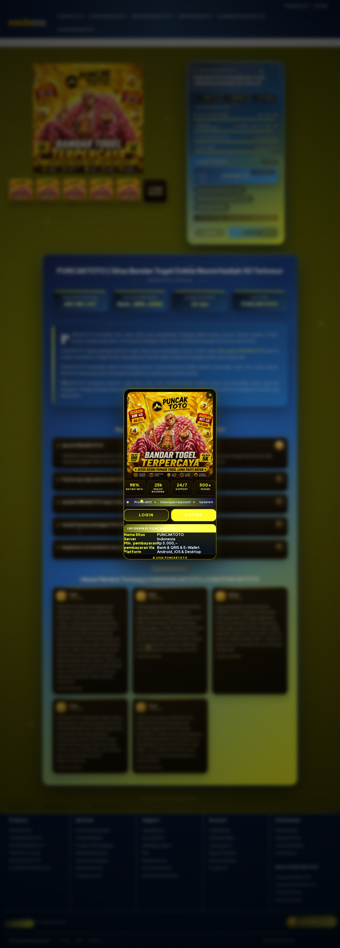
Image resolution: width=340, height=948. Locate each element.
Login (146, 514)
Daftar (194, 514)
